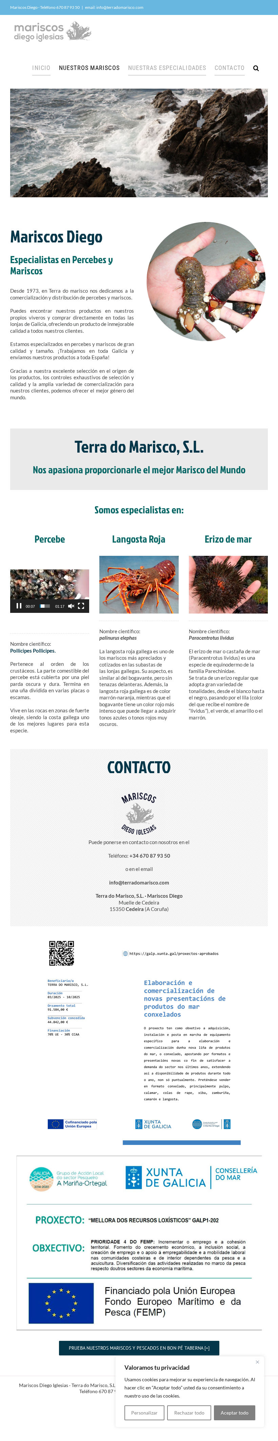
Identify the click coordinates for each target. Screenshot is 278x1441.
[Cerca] (257, 1362)
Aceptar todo (235, 1413)
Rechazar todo (189, 1413)
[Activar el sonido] (71, 606)
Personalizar (144, 1413)
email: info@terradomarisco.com (114, 7)
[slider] (45, 606)
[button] (256, 68)
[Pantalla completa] (81, 606)
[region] (189, 1391)
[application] (49, 591)
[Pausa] (19, 606)
